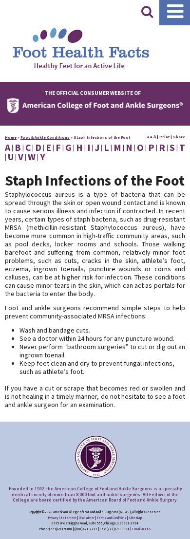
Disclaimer (87, 518)
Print (164, 136)
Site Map (135, 518)
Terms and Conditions (111, 518)
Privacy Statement (62, 518)
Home (11, 137)
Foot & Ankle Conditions (45, 137)
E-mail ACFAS (141, 529)
